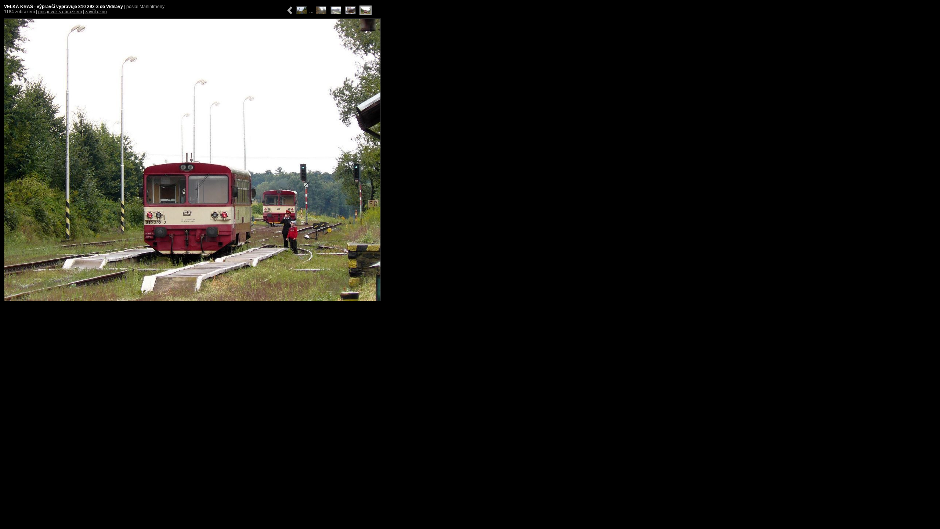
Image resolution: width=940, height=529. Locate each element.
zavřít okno (96, 11)
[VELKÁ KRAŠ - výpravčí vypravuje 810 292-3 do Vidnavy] (192, 159)
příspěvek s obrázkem (60, 11)
